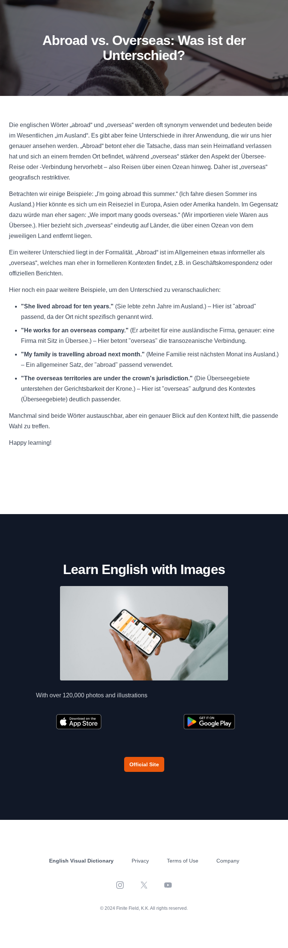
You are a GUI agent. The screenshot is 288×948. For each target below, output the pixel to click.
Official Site (144, 764)
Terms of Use (182, 861)
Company (227, 861)
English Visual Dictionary (81, 861)
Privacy (140, 861)
